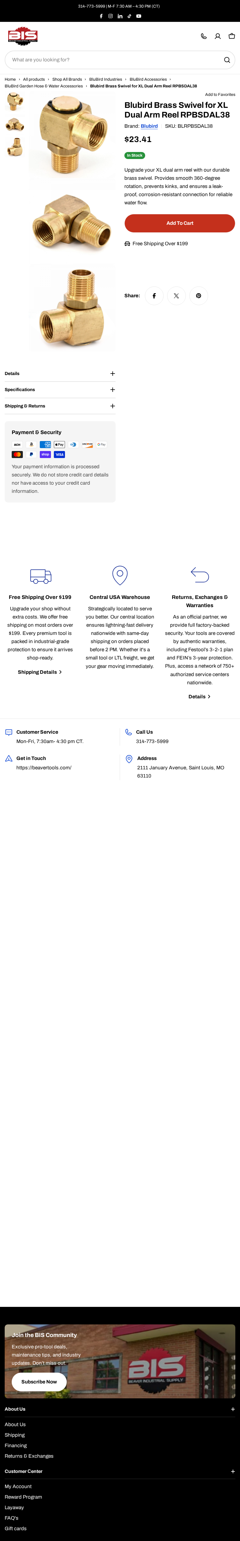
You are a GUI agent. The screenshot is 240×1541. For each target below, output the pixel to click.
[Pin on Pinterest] (198, 295)
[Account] (217, 36)
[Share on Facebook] (154, 295)
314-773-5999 (91, 6)
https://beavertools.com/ (43, 767)
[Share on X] (176, 295)
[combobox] (120, 60)
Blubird (149, 126)
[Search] (227, 59)
